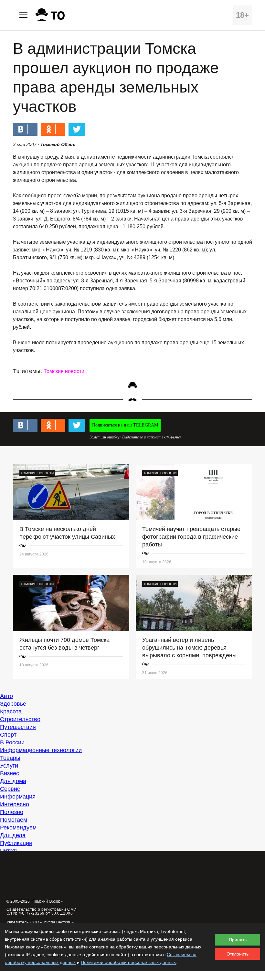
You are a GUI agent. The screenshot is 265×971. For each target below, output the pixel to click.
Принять (238, 939)
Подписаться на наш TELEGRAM (125, 425)
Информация (18, 796)
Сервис (10, 789)
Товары (10, 758)
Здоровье (13, 704)
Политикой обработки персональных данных (128, 962)
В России (12, 742)
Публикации (16, 843)
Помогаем (13, 820)
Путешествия (18, 727)
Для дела (13, 835)
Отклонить (238, 953)
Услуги (9, 765)
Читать (9, 851)
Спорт (8, 734)
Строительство (20, 719)
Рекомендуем (18, 827)
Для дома (13, 781)
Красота (11, 711)
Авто (6, 696)
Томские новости (64, 371)
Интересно (14, 804)
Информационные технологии (41, 750)
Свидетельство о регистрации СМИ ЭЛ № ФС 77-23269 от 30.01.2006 (41, 911)
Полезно (11, 812)
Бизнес (9, 773)
